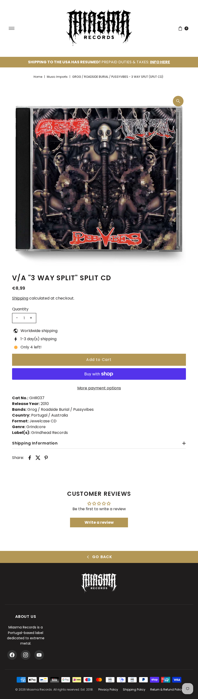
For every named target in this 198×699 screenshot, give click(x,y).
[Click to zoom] (178, 101)
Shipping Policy (134, 689)
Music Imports (57, 77)
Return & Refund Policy (166, 689)
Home (38, 77)
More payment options (99, 388)
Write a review (99, 522)
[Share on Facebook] (29, 457)
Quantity (20, 309)
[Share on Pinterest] (46, 457)
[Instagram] (25, 655)
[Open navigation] (11, 28)
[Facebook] (12, 655)
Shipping (20, 298)
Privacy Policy (108, 689)
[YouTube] (39, 655)
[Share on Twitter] (38, 457)
